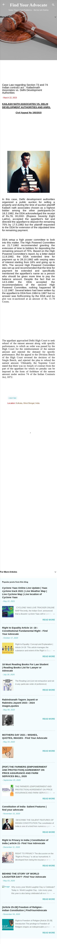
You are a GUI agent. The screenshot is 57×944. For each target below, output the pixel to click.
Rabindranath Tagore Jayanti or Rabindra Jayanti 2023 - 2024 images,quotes (20, 702)
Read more (49, 620)
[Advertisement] (28, 51)
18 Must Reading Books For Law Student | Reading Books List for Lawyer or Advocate (25, 667)
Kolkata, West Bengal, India (28, 403)
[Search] (53, 5)
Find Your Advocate (28, 5)
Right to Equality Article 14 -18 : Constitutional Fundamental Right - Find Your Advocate (25, 630)
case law (12, 398)
